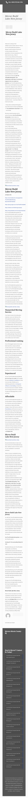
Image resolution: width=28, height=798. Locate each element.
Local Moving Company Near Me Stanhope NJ (13, 691)
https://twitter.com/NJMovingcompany (13, 207)
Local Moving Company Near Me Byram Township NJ (13, 742)
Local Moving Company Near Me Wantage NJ (13, 719)
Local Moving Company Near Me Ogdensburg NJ (13, 679)
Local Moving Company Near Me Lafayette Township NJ (13, 662)
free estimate (8, 409)
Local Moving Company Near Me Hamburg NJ (13, 765)
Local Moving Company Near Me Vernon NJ (13, 708)
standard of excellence (14, 380)
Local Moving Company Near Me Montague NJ (13, 667)
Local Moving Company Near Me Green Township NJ (13, 760)
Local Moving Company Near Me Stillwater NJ (13, 696)
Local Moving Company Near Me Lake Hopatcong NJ (13, 656)
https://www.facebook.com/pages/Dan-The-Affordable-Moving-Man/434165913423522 (14, 199)
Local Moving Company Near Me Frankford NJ (13, 748)
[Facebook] (14, 793)
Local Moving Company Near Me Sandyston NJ (13, 685)
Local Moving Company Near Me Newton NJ (13, 673)
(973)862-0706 (8, 194)
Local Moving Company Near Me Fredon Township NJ (13, 754)
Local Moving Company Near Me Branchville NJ (13, 737)
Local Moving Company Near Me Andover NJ (13, 731)
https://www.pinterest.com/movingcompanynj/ (15, 210)
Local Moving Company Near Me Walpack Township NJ (13, 714)
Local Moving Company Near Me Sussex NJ (13, 702)
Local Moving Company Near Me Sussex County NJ (13, 725)
